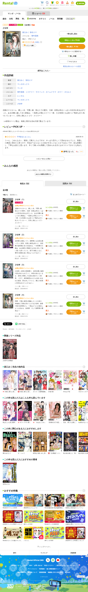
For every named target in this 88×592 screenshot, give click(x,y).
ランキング (44, 553)
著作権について (32, 572)
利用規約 (42, 569)
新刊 (14, 553)
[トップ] (8, 3)
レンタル (20, 96)
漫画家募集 (42, 572)
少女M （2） (20, 234)
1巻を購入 (72, 46)
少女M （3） (20, 264)
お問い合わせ (38, 565)
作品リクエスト (49, 565)
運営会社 (67, 572)
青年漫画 (34, 35)
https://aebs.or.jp (20, 588)
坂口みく (25, 32)
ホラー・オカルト (64, 92)
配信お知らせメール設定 (72, 66)
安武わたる (6, 484)
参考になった (68, 151)
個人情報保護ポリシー (53, 569)
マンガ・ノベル (14, 13)
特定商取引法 (22, 572)
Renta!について (16, 565)
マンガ (19, 88)
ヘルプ (25, 565)
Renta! (5, 329)
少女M (19, 103)
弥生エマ (33, 32)
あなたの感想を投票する (43, 174)
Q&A (30, 565)
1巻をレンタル (72, 40)
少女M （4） (20, 294)
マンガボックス (23, 84)
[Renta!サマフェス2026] (15, 3)
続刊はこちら (43, 70)
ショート (39, 13)
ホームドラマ (51, 92)
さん (24, 137)
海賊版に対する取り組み (55, 572)
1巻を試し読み (72, 33)
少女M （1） (20, 199)
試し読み (76, 201)
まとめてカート (78, 194)
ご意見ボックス (60, 565)
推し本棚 (73, 56)
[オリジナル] (31, 19)
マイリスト (73, 61)
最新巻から (13, 195)
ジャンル (69, 18)
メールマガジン (72, 565)
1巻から (5, 195)
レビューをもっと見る (43, 159)
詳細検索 (73, 553)
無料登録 (81, 3)
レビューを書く (30, 45)
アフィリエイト (32, 569)
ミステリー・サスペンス (35, 92)
